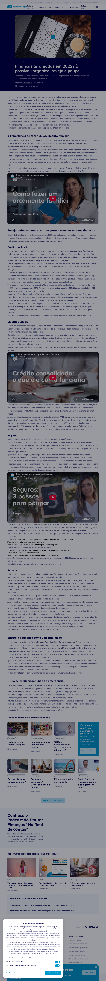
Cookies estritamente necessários (20, 958)
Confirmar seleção (52, 973)
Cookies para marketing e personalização (23, 965)
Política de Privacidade (48, 949)
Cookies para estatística (17, 962)
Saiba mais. (52, 953)
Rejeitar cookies (11, 973)
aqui (45, 931)
